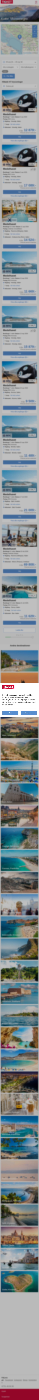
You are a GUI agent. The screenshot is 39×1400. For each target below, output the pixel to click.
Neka (10, 713)
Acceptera (28, 713)
